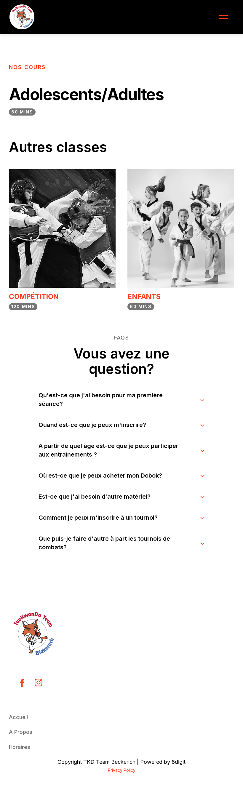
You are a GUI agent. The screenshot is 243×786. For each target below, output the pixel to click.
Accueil (18, 717)
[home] (21, 16)
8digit (179, 762)
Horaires (19, 747)
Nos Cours (27, 67)
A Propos (20, 732)
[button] (224, 17)
